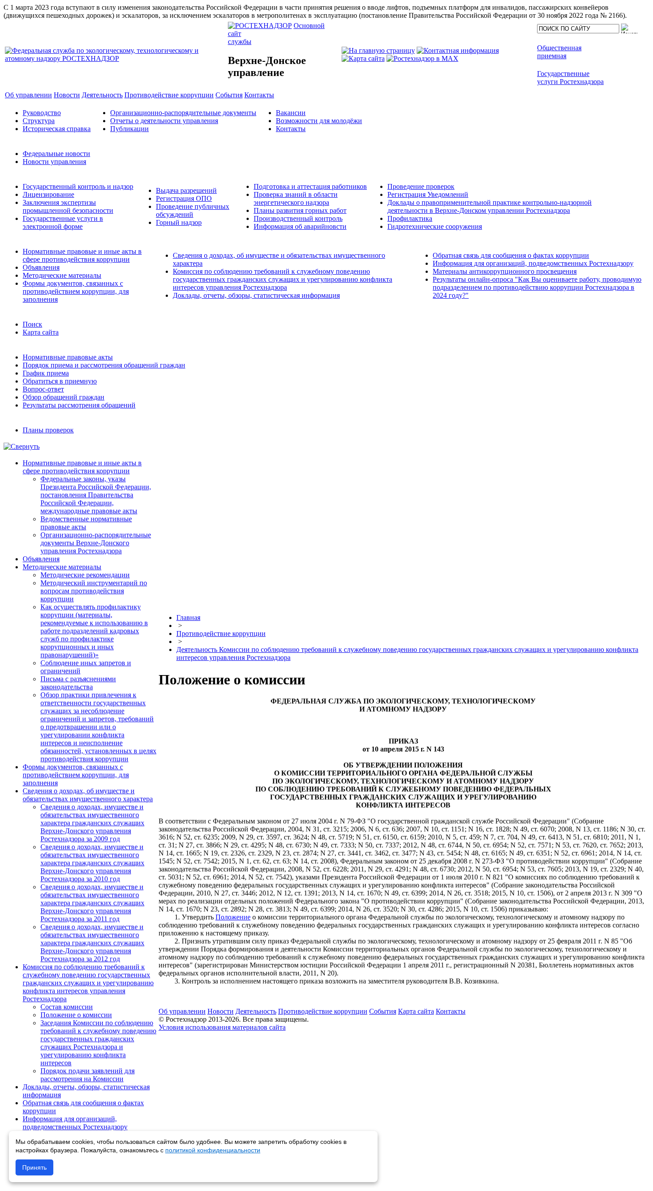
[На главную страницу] (378, 50)
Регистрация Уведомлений (427, 194)
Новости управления (54, 161)
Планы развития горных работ (300, 210)
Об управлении (182, 1011)
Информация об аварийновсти (300, 226)
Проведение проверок (420, 186)
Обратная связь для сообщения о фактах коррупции (511, 255)
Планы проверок (48, 430)
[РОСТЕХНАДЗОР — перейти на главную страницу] (115, 58)
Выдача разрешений (186, 190)
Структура (39, 120)
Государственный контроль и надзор (78, 186)
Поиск (32, 324)
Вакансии (291, 112)
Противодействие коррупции (221, 633)
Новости (220, 1011)
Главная (188, 617)
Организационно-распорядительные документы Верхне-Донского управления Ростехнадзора (95, 543)
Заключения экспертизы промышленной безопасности (68, 206)
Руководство (42, 112)
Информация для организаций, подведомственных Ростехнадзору (533, 263)
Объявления (41, 267)
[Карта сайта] (363, 58)
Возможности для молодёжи (319, 120)
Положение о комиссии (76, 1015)
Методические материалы (62, 275)
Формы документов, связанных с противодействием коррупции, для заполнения (76, 291)
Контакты (291, 128)
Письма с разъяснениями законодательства (78, 683)
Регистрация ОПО (184, 198)
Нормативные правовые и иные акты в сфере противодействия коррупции (82, 255)
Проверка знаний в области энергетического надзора (296, 198)
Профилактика (409, 218)
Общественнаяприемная (559, 52)
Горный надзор (179, 222)
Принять (34, 1167)
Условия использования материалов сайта (222, 1027)
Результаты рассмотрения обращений (79, 405)
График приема (46, 373)
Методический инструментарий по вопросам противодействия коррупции (93, 591)
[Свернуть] (22, 446)
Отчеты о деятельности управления (164, 120)
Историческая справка (57, 128)
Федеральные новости (56, 153)
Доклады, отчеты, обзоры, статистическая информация (256, 295)
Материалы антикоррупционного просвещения (505, 271)
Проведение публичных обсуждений (192, 210)
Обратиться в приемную (60, 381)
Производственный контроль (298, 218)
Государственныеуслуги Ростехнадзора (570, 77)
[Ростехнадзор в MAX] (422, 58)
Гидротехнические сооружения (434, 226)
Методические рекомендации (85, 575)
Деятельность (255, 1011)
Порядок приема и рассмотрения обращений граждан (104, 365)
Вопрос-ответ (43, 389)
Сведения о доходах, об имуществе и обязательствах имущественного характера (88, 795)
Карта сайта (41, 332)
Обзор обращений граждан (63, 397)
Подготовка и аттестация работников (310, 186)
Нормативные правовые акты (68, 357)
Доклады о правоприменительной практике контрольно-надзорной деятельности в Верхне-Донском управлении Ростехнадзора (489, 206)
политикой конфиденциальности (212, 1150)
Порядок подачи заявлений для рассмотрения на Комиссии (87, 1075)
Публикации (129, 128)
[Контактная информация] (458, 50)
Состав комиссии (66, 1007)
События (382, 1011)
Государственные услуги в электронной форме (63, 222)
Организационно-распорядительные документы (183, 112)
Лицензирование (48, 194)
